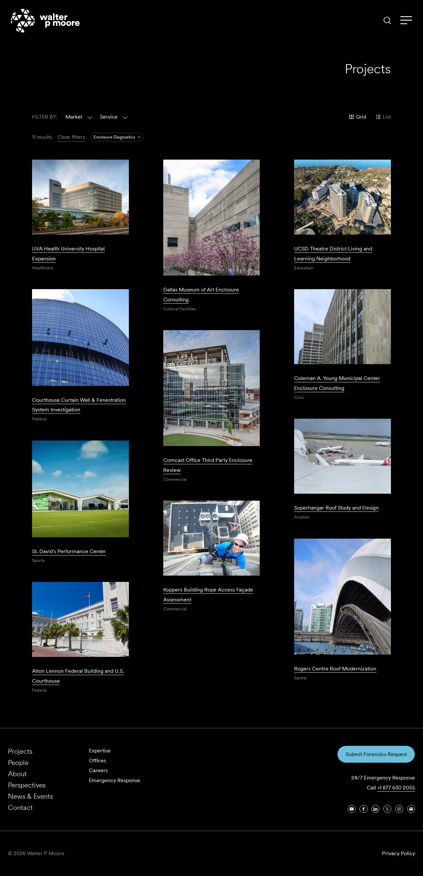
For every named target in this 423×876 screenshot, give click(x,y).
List (387, 117)
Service (109, 117)
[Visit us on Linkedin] (375, 809)
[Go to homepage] (45, 20)
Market (73, 117)
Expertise (100, 750)
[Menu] (406, 20)
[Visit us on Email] (411, 809)
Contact (20, 807)
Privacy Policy (398, 853)
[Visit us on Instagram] (399, 809)
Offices (97, 760)
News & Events (30, 796)
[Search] (387, 20)
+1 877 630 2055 (396, 787)
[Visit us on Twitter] (387, 809)
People (18, 762)
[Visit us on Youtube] (352, 809)
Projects (20, 751)
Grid (361, 117)
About (17, 774)
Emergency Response (114, 780)
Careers (98, 770)
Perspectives (27, 785)
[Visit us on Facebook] (363, 809)
